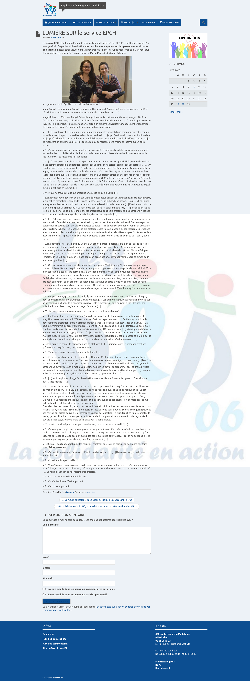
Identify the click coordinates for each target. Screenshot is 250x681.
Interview (70, 492)
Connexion (48, 634)
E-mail (47, 567)
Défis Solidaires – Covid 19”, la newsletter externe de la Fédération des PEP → (96, 506)
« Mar (172, 112)
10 (194, 87)
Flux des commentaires (56, 643)
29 (183, 104)
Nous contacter (171, 22)
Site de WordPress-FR (55, 648)
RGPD (158, 665)
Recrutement (149, 22)
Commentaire (51, 524)
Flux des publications (54, 639)
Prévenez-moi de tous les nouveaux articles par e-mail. (76, 594)
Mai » (180, 112)
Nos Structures (107, 22)
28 (177, 104)
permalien (91, 492)
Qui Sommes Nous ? (58, 22)
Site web (48, 578)
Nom (46, 557)
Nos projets (130, 22)
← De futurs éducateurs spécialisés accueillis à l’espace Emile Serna (97, 500)
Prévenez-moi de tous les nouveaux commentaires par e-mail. (80, 589)
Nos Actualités (83, 22)
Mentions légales (165, 661)
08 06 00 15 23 (163, 640)
